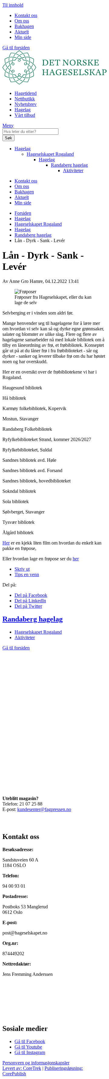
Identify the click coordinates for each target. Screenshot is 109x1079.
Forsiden (23, 213)
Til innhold (12, 5)
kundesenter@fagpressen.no (44, 809)
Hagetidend (26, 93)
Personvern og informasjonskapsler (35, 1062)
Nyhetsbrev (26, 104)
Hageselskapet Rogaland (50, 154)
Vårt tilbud (25, 115)
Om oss (22, 20)
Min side (23, 37)
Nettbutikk (25, 98)
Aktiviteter (73, 170)
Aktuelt (22, 31)
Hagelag (23, 109)
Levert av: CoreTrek (21, 1068)
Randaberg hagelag (69, 165)
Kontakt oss (26, 15)
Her (6, 542)
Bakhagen (24, 26)
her (76, 558)
